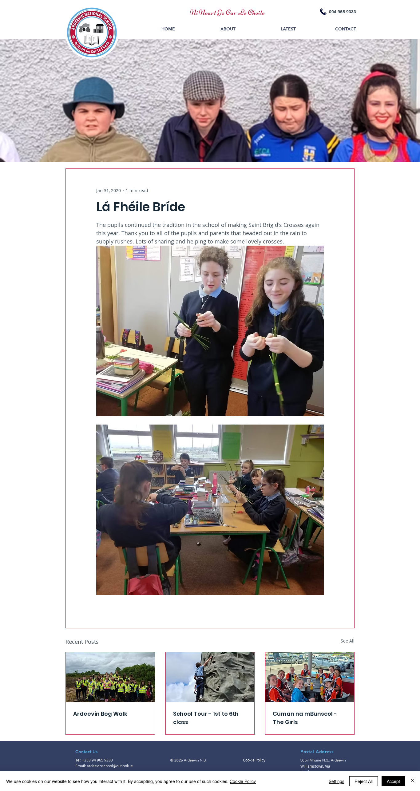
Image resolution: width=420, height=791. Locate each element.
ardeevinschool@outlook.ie (110, 765)
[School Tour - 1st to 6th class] (210, 677)
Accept (393, 781)
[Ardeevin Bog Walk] (110, 677)
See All (348, 641)
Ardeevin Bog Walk (100, 714)
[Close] (412, 781)
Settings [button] (336, 781)
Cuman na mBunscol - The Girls (305, 718)
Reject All (364, 781)
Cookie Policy (243, 781)
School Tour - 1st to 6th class (206, 718)
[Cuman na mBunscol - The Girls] (309, 677)
